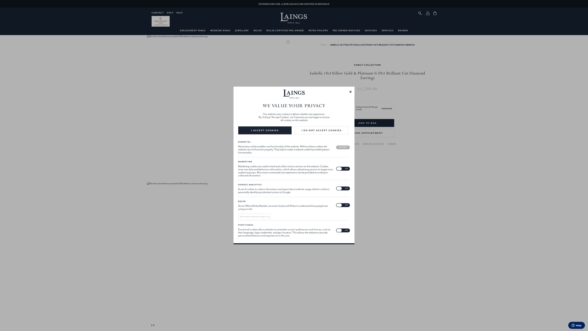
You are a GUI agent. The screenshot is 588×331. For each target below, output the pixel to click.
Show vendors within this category (253, 216)
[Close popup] (350, 91)
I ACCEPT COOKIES (265, 130)
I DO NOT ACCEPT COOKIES (322, 130)
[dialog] (294, 165)
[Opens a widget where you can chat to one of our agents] (576, 325)
